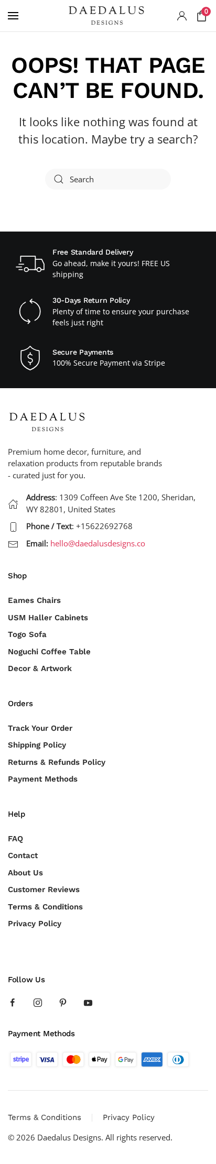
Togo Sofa (27, 634)
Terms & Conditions (45, 907)
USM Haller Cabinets (48, 617)
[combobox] (108, 179)
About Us (25, 872)
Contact (23, 855)
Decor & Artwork (40, 668)
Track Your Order (40, 728)
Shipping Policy (37, 745)
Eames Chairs (34, 600)
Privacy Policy (34, 923)
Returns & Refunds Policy (56, 762)
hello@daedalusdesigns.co (97, 543)
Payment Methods (43, 779)
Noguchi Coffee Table (49, 651)
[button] (13, 15)
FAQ (15, 838)
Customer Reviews (44, 889)
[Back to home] (108, 15)
